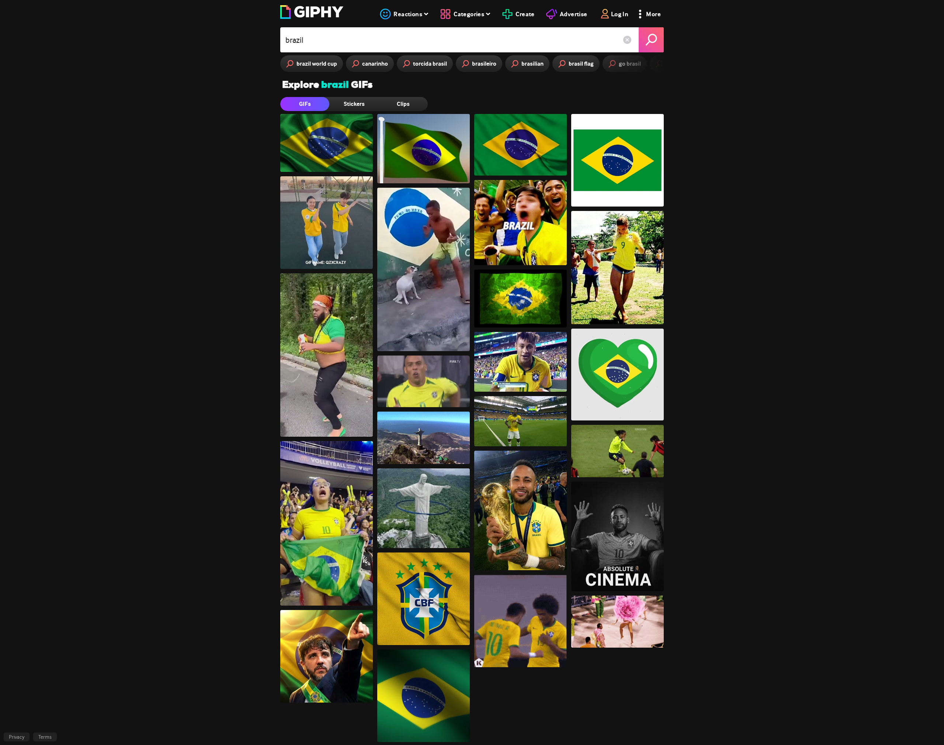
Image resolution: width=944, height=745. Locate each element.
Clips (403, 103)
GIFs (305, 103)
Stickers (354, 103)
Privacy (16, 737)
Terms (45, 737)
